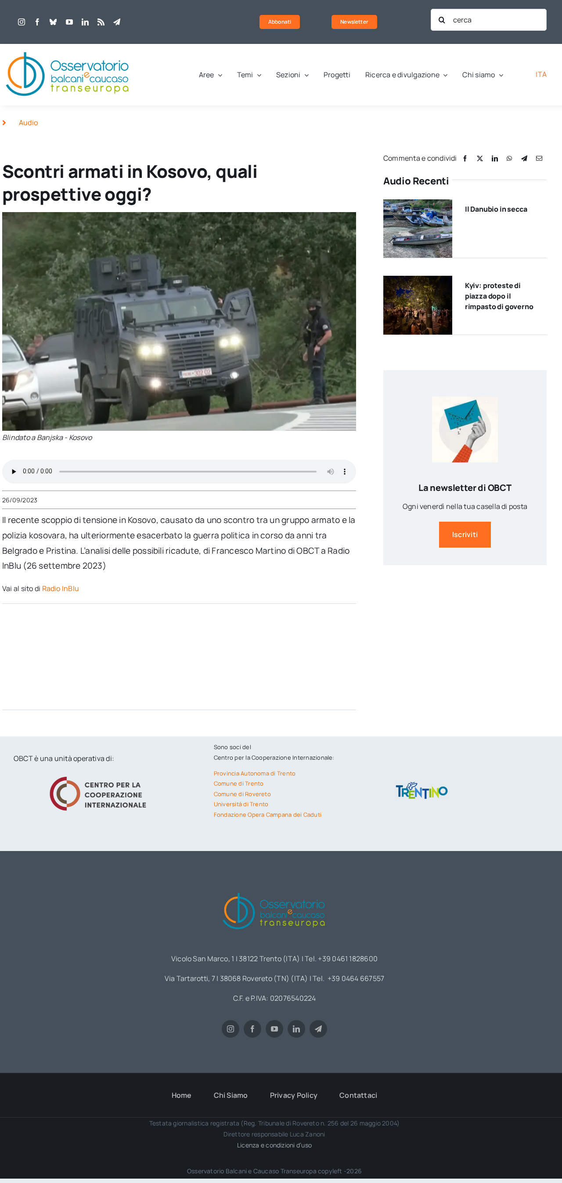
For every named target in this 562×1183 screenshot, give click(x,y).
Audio (28, 122)
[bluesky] (53, 21)
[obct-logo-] (68, 47)
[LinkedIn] (494, 158)
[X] (479, 158)
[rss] (100, 21)
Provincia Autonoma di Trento (255, 773)
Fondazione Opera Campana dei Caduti (267, 815)
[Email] (539, 158)
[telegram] (116, 21)
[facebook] (37, 21)
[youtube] (69, 21)
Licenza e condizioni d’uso (274, 1145)
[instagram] (21, 21)
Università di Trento (241, 804)
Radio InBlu (61, 588)
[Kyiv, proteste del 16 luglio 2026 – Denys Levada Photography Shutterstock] (417, 279)
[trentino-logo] (422, 784)
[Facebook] (465, 158)
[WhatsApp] (509, 158)
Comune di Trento (239, 783)
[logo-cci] (100, 775)
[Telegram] (524, 158)
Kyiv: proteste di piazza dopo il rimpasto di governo (499, 296)
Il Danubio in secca (496, 209)
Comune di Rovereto (242, 794)
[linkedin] (85, 21)
